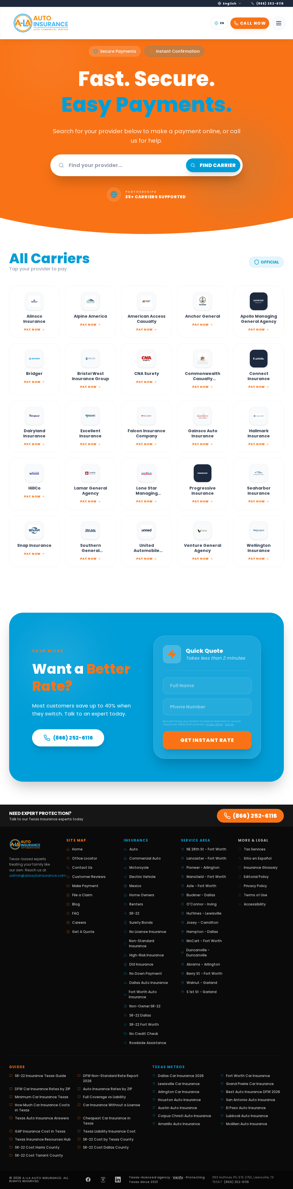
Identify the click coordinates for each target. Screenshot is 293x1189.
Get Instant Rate (207, 740)
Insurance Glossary (261, 867)
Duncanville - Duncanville (198, 953)
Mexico (135, 885)
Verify (178, 1177)
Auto (133, 849)
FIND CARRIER (218, 165)
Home (77, 849)
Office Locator (84, 858)
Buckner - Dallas (201, 895)
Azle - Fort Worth (201, 885)
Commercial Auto (145, 858)
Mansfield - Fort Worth (206, 876)
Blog (76, 904)
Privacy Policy (214, 724)
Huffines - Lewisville (204, 913)
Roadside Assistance (147, 1042)
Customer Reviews (89, 876)
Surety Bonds (141, 922)
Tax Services (255, 849)
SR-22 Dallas (140, 1015)
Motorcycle (139, 867)
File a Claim (82, 895)
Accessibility (255, 904)
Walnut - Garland (202, 982)
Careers (79, 922)
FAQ (75, 913)
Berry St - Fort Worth (204, 973)
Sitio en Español (258, 858)
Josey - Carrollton (202, 922)
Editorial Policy (256, 876)
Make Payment (85, 885)
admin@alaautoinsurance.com (37, 875)
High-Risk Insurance (146, 955)
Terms (229, 724)
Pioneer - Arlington (203, 867)
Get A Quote (83, 931)
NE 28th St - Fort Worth (206, 849)
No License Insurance (147, 931)
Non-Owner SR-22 (145, 1006)
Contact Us (82, 867)
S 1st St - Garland (202, 991)
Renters (136, 904)
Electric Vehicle (142, 876)
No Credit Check (143, 1033)
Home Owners (141, 895)
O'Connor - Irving (202, 904)
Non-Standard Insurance (141, 943)
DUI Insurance (141, 964)
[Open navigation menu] (279, 23)
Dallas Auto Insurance (148, 982)
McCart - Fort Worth (204, 940)
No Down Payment (145, 973)
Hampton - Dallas (202, 931)
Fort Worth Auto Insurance (143, 994)
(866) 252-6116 (73, 737)
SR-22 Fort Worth (144, 1024)
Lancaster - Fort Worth (206, 858)
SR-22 (134, 913)
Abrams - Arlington (203, 964)
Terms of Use (255, 895)
